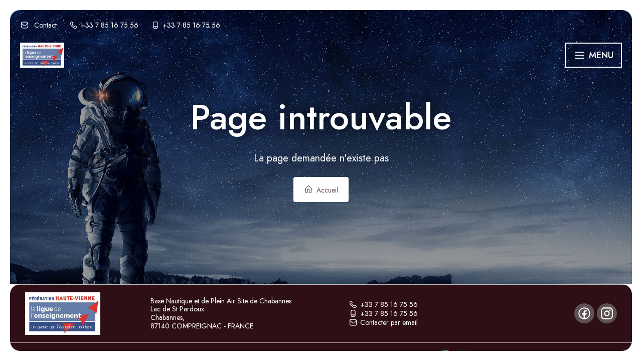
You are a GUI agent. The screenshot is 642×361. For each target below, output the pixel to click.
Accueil (326, 190)
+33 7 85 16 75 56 (389, 304)
